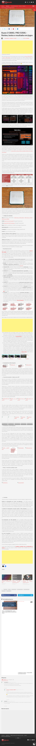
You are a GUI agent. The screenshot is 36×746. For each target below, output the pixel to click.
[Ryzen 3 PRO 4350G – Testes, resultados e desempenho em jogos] (6, 577)
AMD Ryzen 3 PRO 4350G (19, 217)
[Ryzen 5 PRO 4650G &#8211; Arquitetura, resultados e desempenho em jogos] (17, 577)
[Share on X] (4, 29)
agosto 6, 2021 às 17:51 (11, 701)
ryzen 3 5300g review (19, 589)
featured (9, 589)
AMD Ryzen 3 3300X (28, 217)
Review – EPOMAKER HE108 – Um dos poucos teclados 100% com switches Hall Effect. (9, 611)
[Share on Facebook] (8, 29)
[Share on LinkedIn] (17, 29)
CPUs (25, 38)
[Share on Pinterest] (12, 29)
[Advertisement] (17, 47)
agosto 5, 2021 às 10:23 (12, 682)
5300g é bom (5, 589)
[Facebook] (25, 2)
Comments (5, 679)
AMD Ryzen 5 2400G (5, 219)
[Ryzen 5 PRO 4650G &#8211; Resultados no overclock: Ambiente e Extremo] (27, 577)
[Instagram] (29, 2)
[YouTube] (31, 2)
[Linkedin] (33, 2)
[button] (34, 744)
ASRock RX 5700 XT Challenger (9, 223)
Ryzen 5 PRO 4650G (6, 57)
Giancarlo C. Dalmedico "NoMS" (10, 38)
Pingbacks (11, 679)
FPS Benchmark (19, 336)
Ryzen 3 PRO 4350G (28, 56)
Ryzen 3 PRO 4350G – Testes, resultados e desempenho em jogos (6, 581)
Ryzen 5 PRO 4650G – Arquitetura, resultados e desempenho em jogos (17, 581)
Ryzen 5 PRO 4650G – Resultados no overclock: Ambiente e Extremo (27, 581)
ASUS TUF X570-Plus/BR (9, 221)
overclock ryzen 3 (14, 589)
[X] (27, 2)
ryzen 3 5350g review (26, 589)
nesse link (21, 265)
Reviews (27, 38)
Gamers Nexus (24, 351)
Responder (5, 688)
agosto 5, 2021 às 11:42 (20, 689)
